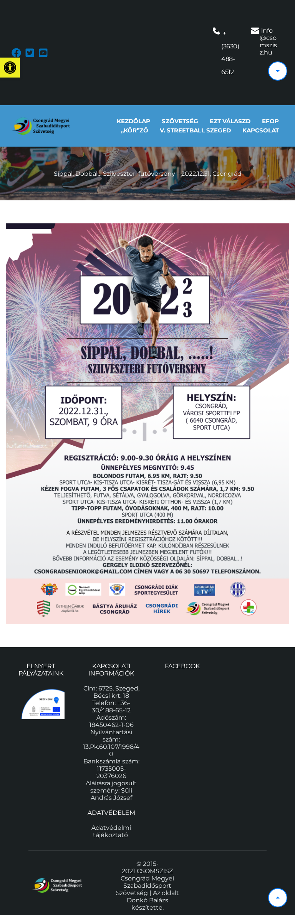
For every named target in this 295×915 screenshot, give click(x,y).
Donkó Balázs (147, 900)
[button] (10, 68)
